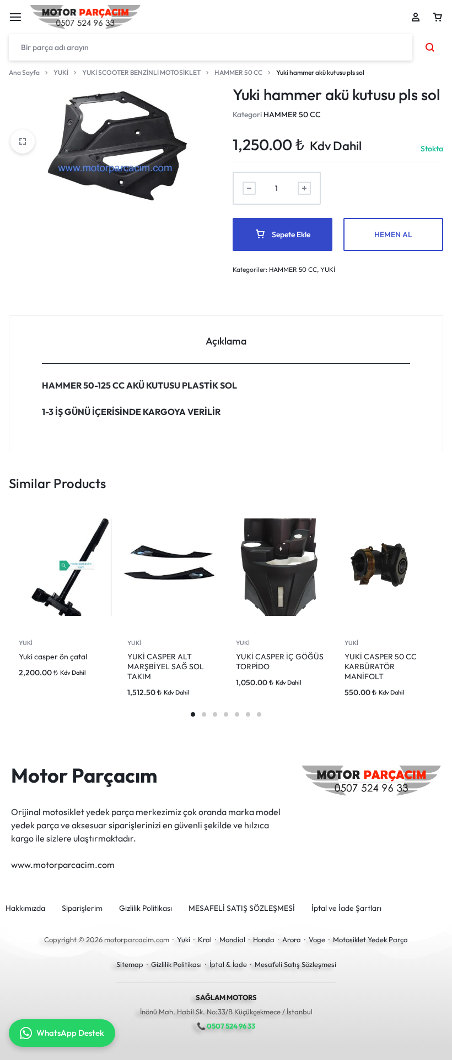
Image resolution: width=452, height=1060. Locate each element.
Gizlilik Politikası (145, 908)
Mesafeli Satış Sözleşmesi (295, 964)
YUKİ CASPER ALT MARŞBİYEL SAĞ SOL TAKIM (165, 666)
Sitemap (129, 964)
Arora (291, 939)
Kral (205, 939)
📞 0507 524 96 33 (226, 1025)
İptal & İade (228, 964)
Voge (317, 939)
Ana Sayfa (24, 72)
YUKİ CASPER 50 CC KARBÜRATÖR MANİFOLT (381, 666)
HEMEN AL (393, 234)
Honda (264, 939)
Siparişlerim (82, 908)
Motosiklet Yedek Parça (370, 939)
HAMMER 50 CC (238, 72)
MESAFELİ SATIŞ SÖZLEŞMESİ (242, 908)
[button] (193, 714)
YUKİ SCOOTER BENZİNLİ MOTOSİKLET (141, 72)
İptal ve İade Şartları (346, 908)
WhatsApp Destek (70, 1033)
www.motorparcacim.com (63, 864)
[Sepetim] (437, 17)
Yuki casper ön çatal (53, 657)
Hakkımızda (25, 908)
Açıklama (226, 341)
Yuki (183, 939)
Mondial (232, 939)
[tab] (226, 340)
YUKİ (60, 72)
